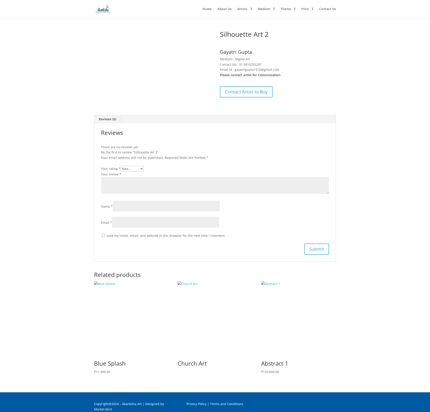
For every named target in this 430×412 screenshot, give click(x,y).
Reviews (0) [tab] (107, 119)
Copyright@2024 (106, 404)
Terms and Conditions (226, 404)
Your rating (110, 168)
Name (107, 206)
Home (207, 9)
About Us (224, 9)
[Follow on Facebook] (314, 404)
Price (305, 9)
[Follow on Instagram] (332, 404)
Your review (111, 174)
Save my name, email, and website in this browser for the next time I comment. (166, 235)
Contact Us (327, 9)
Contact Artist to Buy (246, 92)
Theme (286, 9)
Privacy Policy (196, 404)
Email (106, 222)
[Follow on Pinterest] (323, 404)
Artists (242, 9)
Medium (264, 9)
